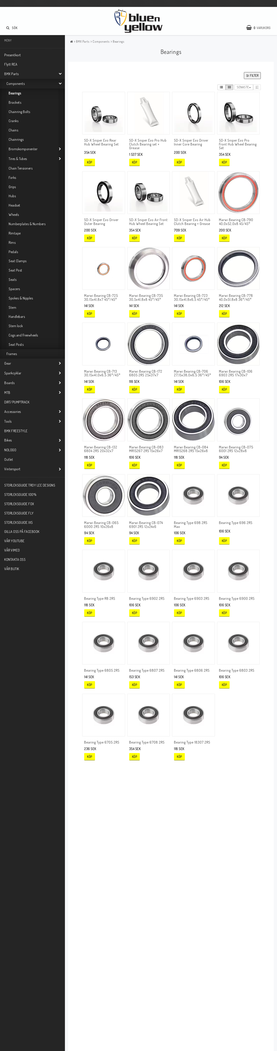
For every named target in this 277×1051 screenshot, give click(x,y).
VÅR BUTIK (11, 569)
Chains (13, 130)
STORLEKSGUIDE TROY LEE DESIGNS (29, 485)
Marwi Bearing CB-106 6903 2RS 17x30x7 (236, 373)
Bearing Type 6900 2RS (237, 598)
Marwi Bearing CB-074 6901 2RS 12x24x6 (146, 525)
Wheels (14, 214)
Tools (8, 421)
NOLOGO (10, 450)
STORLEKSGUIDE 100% (20, 494)
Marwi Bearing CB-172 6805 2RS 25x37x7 (145, 373)
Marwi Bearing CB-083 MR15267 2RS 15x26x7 (146, 449)
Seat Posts (16, 344)
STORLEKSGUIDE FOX (19, 504)
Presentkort (12, 55)
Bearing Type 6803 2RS (236, 670)
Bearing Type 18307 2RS (192, 742)
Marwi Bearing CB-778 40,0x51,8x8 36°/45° (236, 297)
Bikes (8, 440)
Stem (12, 307)
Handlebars (17, 316)
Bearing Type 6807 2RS (147, 670)
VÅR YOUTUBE (14, 541)
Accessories (12, 411)
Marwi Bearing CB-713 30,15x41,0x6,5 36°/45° (102, 373)
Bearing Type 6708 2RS (147, 742)
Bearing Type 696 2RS (236, 523)
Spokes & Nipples (21, 298)
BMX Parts (11, 74)
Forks (12, 177)
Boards (9, 383)
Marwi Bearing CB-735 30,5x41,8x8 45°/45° (146, 297)
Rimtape (15, 233)
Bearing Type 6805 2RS (102, 670)
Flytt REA (11, 64)
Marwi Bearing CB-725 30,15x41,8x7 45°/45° (101, 297)
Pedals (13, 252)
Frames (11, 354)
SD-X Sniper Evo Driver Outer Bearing (101, 222)
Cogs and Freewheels (23, 335)
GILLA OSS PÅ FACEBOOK (22, 531)
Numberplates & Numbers (27, 224)
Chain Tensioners (20, 168)
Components (15, 83)
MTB (7, 392)
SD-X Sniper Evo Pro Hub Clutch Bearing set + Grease (148, 144)
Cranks (13, 121)
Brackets (15, 102)
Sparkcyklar (12, 373)
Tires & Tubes (18, 159)
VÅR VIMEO (12, 550)
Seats (13, 279)
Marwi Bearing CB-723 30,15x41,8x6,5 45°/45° (192, 297)
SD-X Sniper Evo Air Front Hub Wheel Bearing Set (148, 222)
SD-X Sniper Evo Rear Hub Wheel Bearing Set (101, 142)
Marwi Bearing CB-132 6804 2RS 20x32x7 (100, 449)
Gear (7, 363)
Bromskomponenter (23, 149)
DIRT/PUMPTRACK (16, 402)
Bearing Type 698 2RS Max (191, 525)
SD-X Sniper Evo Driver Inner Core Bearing (191, 142)
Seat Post (15, 270)
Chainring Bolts (19, 112)
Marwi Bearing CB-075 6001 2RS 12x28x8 (236, 449)
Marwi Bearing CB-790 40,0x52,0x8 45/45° (236, 222)
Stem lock (16, 326)
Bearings (15, 93)
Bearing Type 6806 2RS (192, 670)
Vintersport (12, 469)
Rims (12, 242)
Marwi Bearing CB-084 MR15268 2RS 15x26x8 (191, 449)
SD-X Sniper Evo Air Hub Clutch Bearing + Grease (192, 222)
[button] (260, 27)
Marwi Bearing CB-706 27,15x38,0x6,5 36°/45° (192, 373)
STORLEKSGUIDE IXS (18, 522)
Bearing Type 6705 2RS (101, 742)
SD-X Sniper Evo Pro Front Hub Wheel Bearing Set (238, 144)
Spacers (14, 289)
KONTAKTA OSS (15, 559)
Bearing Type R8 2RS (99, 598)
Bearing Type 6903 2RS (191, 598)
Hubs (12, 196)
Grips (12, 187)
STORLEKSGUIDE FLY (19, 513)
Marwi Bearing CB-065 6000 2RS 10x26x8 (101, 525)
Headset (14, 205)
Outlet (8, 459)
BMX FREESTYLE (16, 431)
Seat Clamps (18, 261)
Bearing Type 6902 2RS (147, 598)
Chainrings (16, 139)
